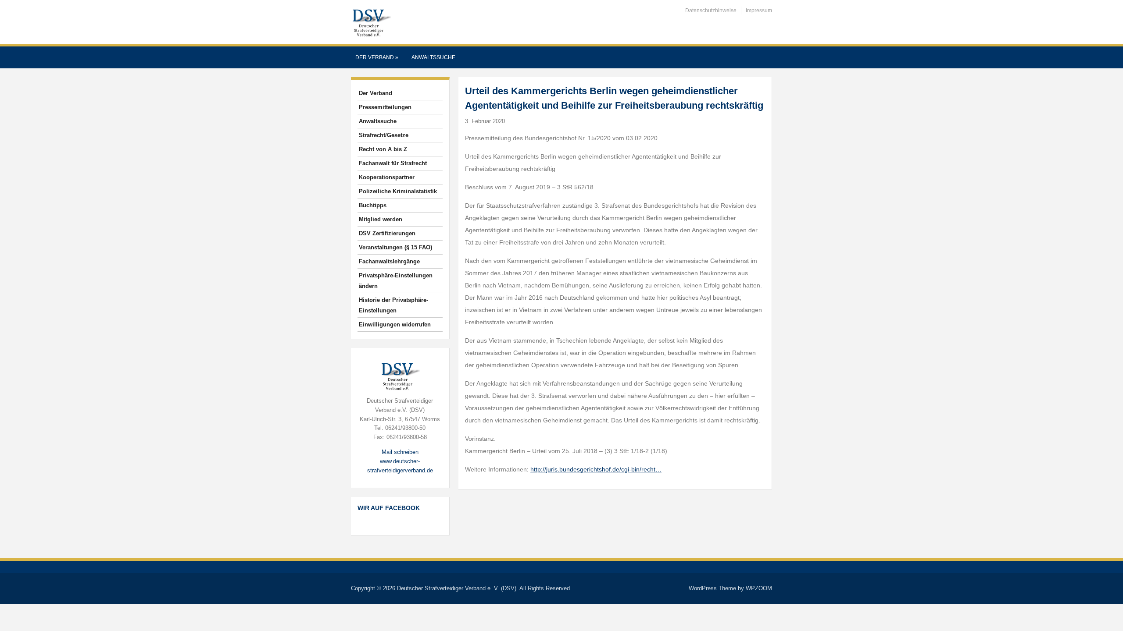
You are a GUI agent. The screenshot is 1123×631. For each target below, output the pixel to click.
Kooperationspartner (387, 177)
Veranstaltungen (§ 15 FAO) (395, 247)
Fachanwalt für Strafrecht (393, 163)
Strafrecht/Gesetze (383, 135)
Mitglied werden (380, 219)
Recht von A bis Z (383, 149)
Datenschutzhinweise (711, 10)
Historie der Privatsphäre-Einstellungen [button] (393, 305)
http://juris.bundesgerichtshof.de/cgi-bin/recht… (596, 469)
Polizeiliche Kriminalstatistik (398, 191)
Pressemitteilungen (385, 107)
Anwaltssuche (433, 57)
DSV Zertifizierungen (387, 233)
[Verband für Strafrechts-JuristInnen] (371, 21)
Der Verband (376, 57)
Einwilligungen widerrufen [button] (395, 324)
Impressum (759, 10)
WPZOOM (759, 588)
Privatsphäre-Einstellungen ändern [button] (396, 280)
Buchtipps (372, 205)
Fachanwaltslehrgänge (389, 261)
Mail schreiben (400, 452)
